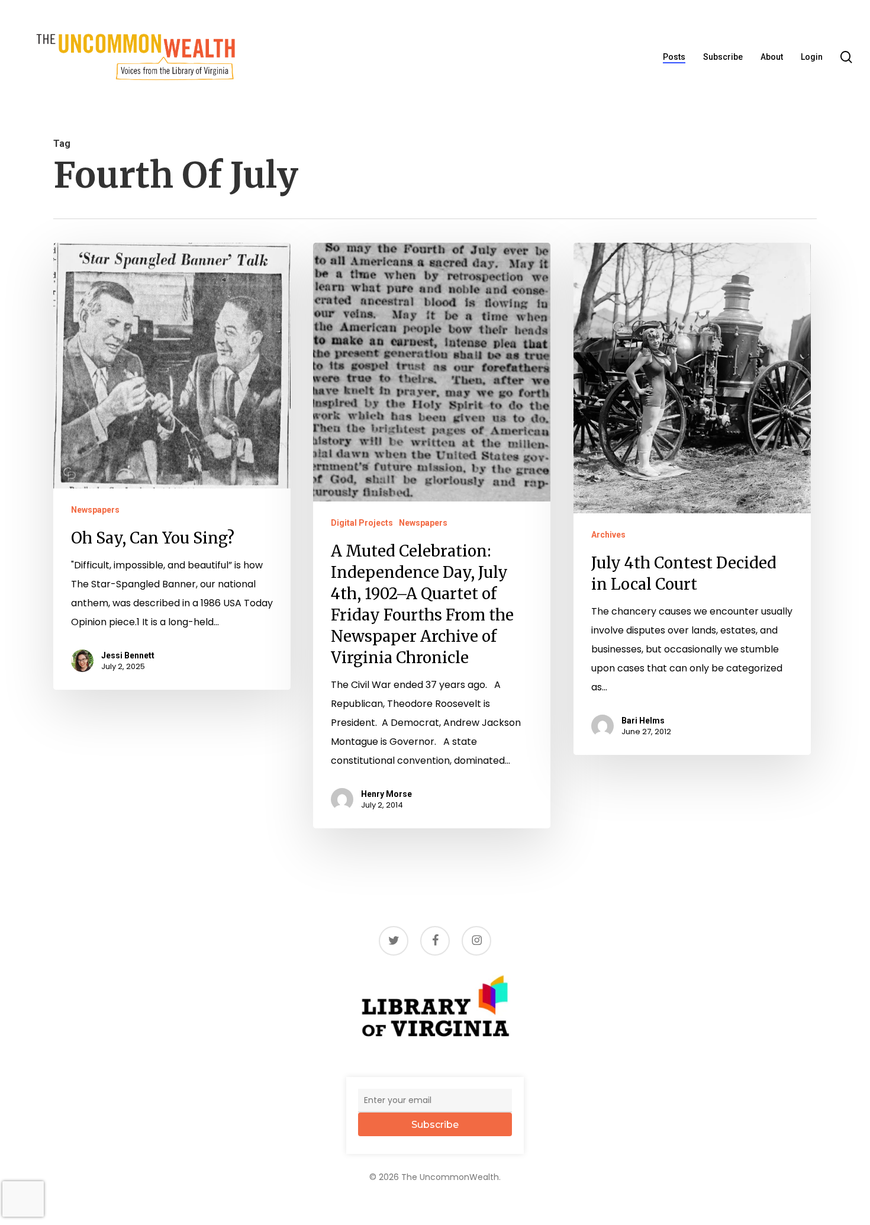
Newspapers (95, 510)
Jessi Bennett (127, 655)
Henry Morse (386, 794)
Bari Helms (643, 720)
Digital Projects (362, 523)
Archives (608, 534)
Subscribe (435, 1124)
